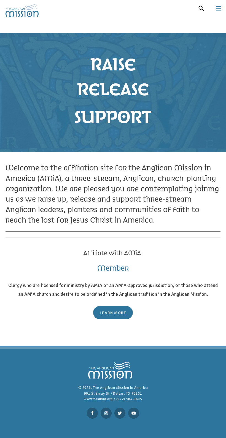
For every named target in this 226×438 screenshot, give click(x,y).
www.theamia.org (98, 399)
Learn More (113, 312)
